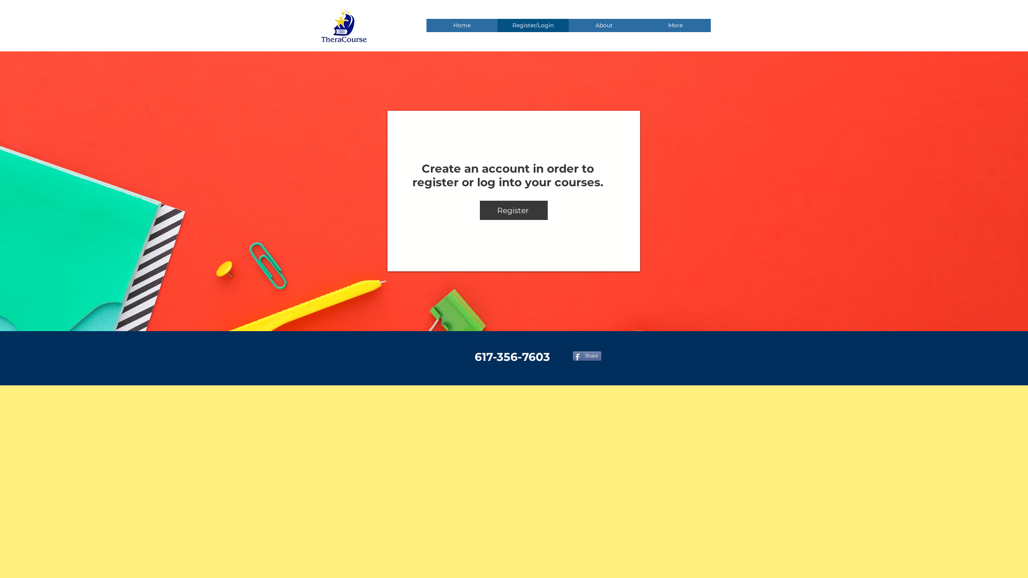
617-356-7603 (512, 357)
